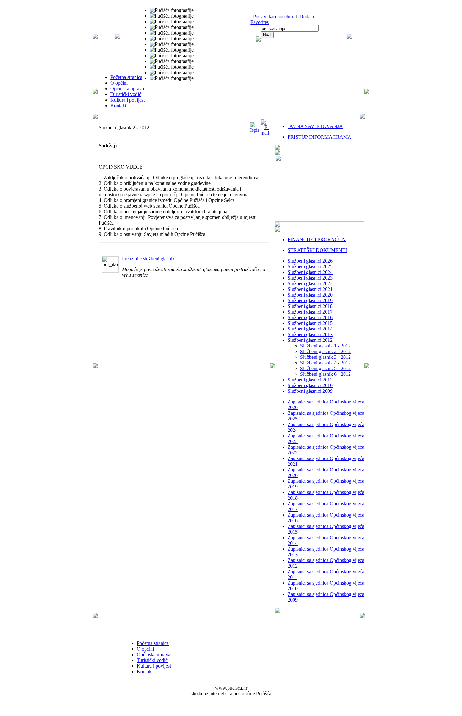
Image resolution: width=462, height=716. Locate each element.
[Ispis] (254, 130)
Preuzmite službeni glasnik (148, 258)
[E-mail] (265, 133)
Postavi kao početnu (273, 16)
